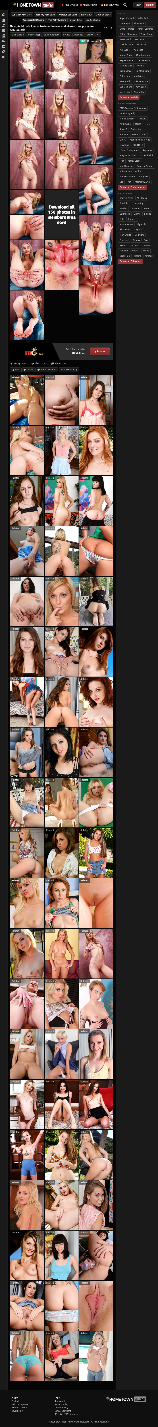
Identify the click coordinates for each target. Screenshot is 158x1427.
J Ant (129, 182)
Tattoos (136, 240)
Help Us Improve (20, 1404)
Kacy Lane (141, 87)
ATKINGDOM (125, 124)
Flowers (142, 118)
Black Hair (125, 256)
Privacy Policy (62, 1404)
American (32, 34)
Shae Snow (146, 34)
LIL (148, 124)
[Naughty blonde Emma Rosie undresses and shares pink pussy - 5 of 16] (61, 114)
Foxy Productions (128, 155)
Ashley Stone (134, 161)
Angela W (147, 150)
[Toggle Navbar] (5, 5)
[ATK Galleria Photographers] (4, 30)
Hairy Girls (86, 14)
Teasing (137, 256)
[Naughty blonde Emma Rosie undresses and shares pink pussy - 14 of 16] (61, 265)
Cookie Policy (61, 1407)
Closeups (78, 34)
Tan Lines (134, 245)
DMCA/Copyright (63, 1411)
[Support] (4, 52)
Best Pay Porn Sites (45, 14)
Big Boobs (142, 224)
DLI (121, 182)
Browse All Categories (130, 261)
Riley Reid (139, 23)
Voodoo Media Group (139, 140)
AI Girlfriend (88, 4)
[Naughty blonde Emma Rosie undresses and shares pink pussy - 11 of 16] (27, 227)
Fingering (124, 240)
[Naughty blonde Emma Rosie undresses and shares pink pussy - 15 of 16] (96, 290)
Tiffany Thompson (128, 34)
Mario (135, 134)
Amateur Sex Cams (68, 14)
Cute (122, 219)
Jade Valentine (141, 81)
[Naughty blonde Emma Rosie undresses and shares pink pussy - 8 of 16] (61, 164)
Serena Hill (125, 39)
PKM (122, 161)
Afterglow (143, 176)
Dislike (30, 369)
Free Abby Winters (57, 20)
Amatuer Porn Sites (22, 14)
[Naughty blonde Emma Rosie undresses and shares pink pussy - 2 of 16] (61, 64)
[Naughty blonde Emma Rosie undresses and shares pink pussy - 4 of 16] (27, 114)
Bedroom (139, 235)
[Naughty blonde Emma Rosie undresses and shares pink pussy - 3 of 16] (96, 89)
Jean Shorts (125, 235)
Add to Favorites (49, 369)
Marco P (139, 124)
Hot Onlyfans (110, 4)
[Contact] (4, 57)
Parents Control (19, 1407)
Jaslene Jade (126, 65)
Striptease (125, 214)
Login (138, 5)
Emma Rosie (18, 34)
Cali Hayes (125, 23)
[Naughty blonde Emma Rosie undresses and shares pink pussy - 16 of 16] (27, 315)
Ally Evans (125, 50)
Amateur (149, 256)
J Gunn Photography (129, 150)
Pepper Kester (127, 60)
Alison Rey (139, 92)
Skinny (90, 34)
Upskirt (135, 250)
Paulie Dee (136, 129)
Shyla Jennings (127, 29)
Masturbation (126, 224)
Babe (146, 208)
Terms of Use (61, 1401)
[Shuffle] (105, 28)
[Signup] (4, 46)
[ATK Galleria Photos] (4, 15)
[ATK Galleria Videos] (4, 20)
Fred (144, 134)
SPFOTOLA (138, 145)
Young (146, 250)
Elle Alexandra (142, 71)
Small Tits (124, 203)
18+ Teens (142, 198)
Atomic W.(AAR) (142, 182)
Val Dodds (138, 50)
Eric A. (123, 140)
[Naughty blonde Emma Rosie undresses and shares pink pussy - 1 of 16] (27, 64)
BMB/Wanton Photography (133, 108)
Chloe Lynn (125, 76)
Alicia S (123, 129)
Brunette (132, 219)
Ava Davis (139, 39)
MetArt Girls (76, 20)
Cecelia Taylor (126, 44)
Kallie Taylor (144, 18)
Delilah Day (125, 71)
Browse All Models (129, 97)
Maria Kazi (125, 92)
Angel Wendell (127, 18)
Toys (146, 240)
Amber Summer (145, 29)
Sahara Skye (126, 87)
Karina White (126, 55)
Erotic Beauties (103, 14)
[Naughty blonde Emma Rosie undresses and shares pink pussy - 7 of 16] (27, 164)
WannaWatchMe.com (33, 20)
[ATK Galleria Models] (4, 25)
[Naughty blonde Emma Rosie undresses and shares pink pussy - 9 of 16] (96, 189)
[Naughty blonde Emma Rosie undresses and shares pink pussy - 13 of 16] (27, 265)
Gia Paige (141, 44)
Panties (123, 208)
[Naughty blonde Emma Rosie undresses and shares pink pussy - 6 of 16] (96, 139)
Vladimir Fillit (147, 155)
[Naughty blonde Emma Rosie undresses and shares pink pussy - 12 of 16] (96, 240)
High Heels (125, 229)
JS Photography (127, 118)
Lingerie (138, 229)
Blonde (66, 34)
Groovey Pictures (145, 166)
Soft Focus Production (130, 171)
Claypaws (124, 145)
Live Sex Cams (92, 20)
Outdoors (147, 245)
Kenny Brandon (127, 176)
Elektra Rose (143, 60)
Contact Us (17, 1401)
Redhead (124, 250)
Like (17, 369)
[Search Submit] (125, 5)
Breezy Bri (125, 81)
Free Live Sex (70, 5)
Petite (123, 245)
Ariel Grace (139, 76)
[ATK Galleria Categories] (4, 36)
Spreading (138, 203)
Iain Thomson (126, 166)
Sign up (150, 5)
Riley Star (140, 65)
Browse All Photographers (132, 187)
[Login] (4, 41)
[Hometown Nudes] (33, 5)
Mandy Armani (143, 55)
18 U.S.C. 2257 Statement (67, 1414)
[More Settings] (111, 28)
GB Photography (51, 34)
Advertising (17, 1411)
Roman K (124, 134)
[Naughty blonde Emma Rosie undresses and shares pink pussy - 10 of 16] (27, 202)
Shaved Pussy (126, 198)
